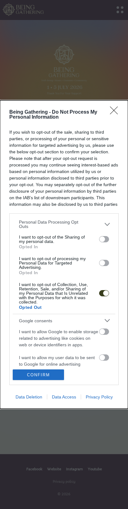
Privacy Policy (99, 396)
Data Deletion (29, 396)
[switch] (104, 239)
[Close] (116, 112)
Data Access (64, 396)
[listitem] (64, 224)
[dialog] (64, 254)
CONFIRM (38, 375)
